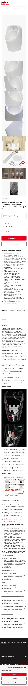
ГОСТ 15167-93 (21, 343)
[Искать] (20, 3)
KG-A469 (11, 521)
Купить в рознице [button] (13, 238)
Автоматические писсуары (19, 8)
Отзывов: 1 (6, 217)
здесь (7, 383)
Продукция (9, 8)
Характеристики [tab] (21, 310)
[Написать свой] (13, 217)
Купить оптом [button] (14, 244)
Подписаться (23, 664)
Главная (3, 8)
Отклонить (14, 678)
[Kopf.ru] (5, 3)
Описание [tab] (4, 310)
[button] (24, 3)
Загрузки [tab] (17, 315)
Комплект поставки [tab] (6, 315)
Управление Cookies (14, 682)
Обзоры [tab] (12, 310)
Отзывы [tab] (3, 319)
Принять (14, 674)
